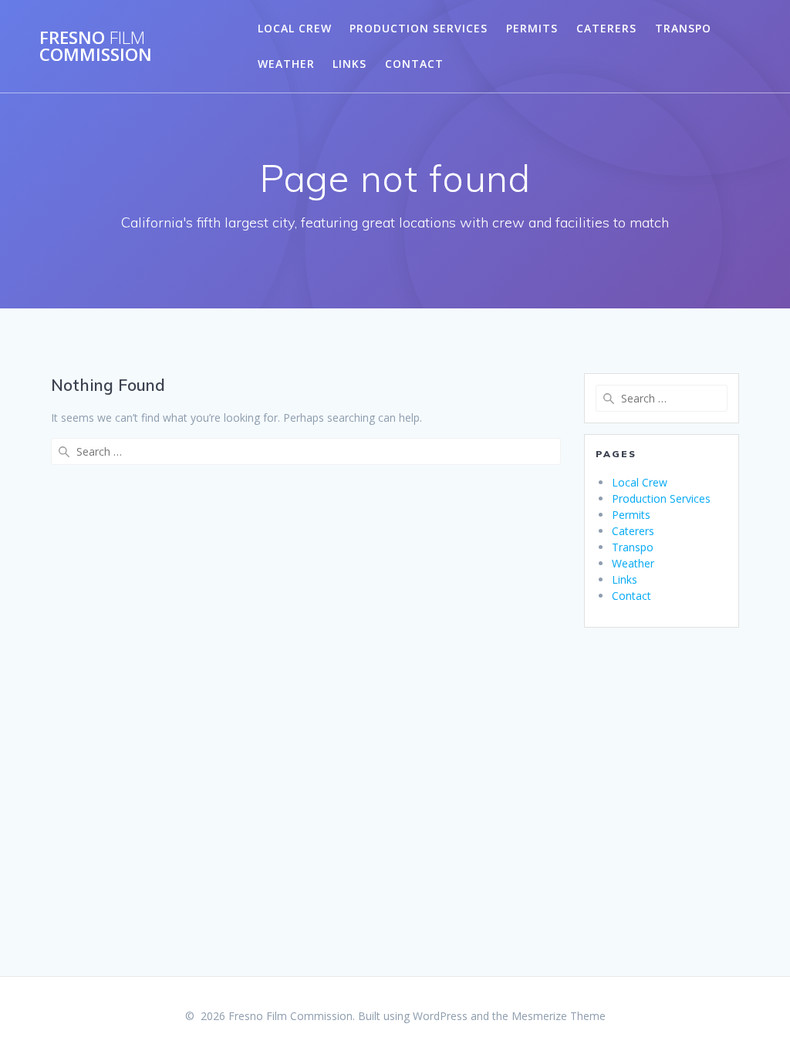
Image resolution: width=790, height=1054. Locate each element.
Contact (414, 63)
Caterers (606, 28)
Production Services (418, 28)
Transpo (683, 28)
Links (349, 63)
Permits (532, 28)
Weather (286, 63)
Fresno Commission (95, 46)
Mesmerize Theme (558, 1016)
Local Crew (295, 28)
